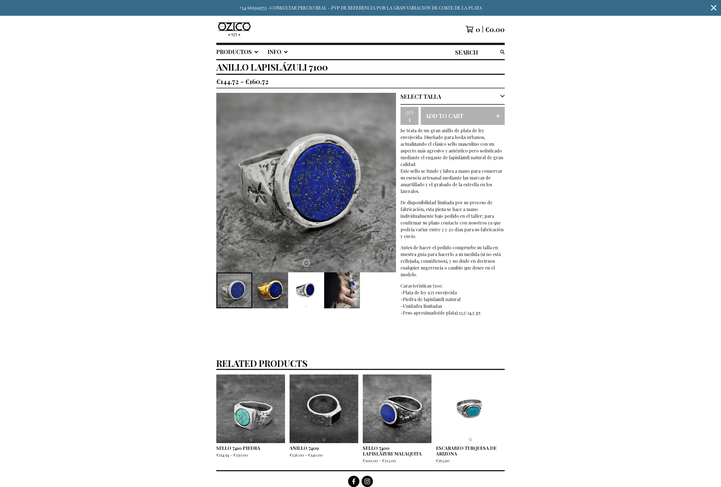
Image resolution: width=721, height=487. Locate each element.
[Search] (502, 52)
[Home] (234, 29)
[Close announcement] (713, 8)
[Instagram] (367, 481)
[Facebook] (353, 481)
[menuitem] (237, 52)
